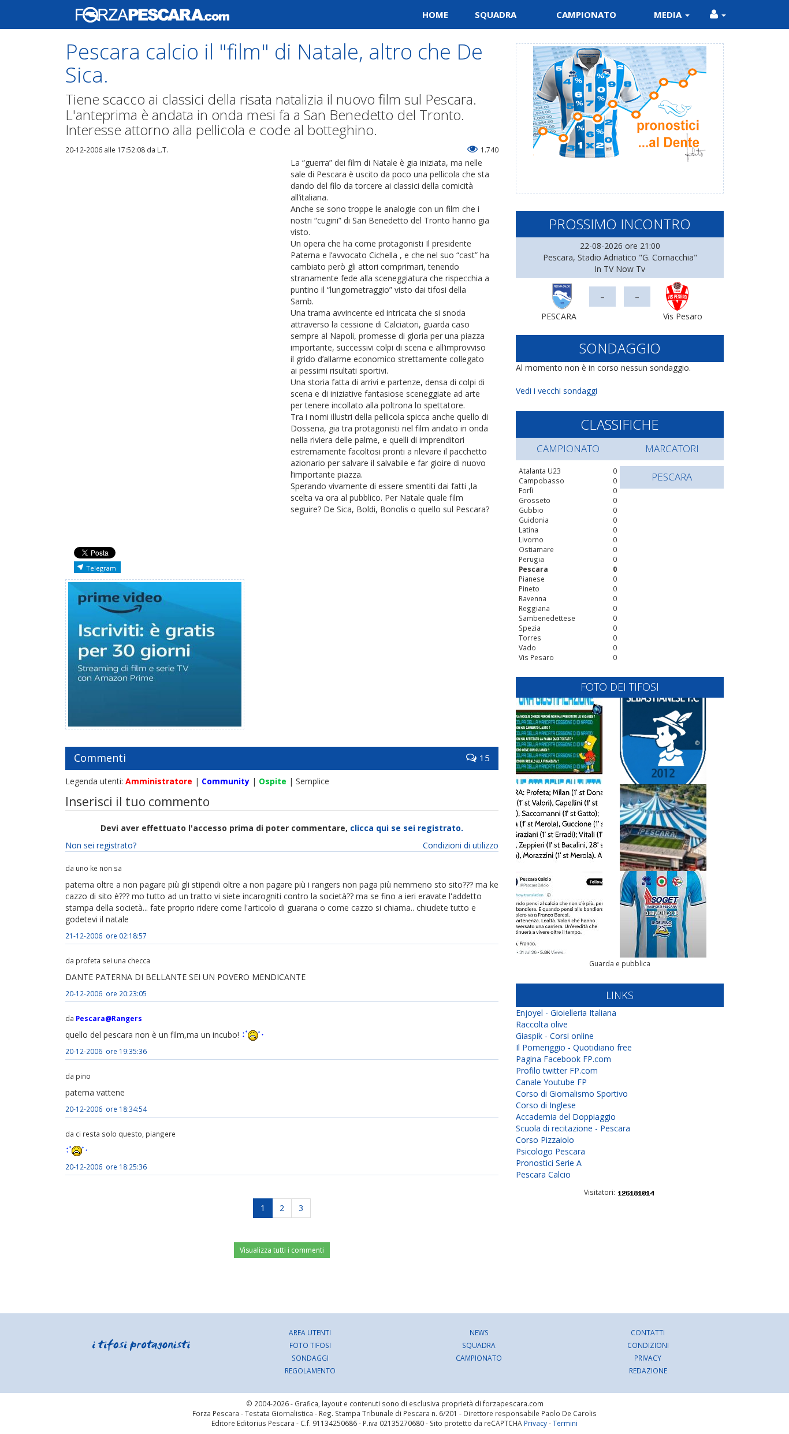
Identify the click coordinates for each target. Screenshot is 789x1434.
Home (435, 14)
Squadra (495, 14)
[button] (718, 14)
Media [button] (669, 14)
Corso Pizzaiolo (545, 1139)
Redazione (648, 1370)
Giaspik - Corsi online (555, 1035)
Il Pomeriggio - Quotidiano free (574, 1047)
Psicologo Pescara (550, 1151)
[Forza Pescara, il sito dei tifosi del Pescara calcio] (225, 14)
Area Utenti (310, 1332)
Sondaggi (310, 1357)
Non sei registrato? (100, 845)
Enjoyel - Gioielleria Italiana (566, 1012)
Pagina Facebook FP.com (563, 1058)
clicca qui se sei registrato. (406, 827)
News (479, 1332)
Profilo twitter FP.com (557, 1070)
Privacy (647, 1357)
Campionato (586, 14)
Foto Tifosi (310, 1345)
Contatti (648, 1332)
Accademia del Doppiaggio (566, 1116)
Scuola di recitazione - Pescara (573, 1128)
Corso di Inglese (546, 1105)
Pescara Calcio (543, 1174)
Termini (565, 1423)
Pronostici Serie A (549, 1162)
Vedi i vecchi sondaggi (556, 390)
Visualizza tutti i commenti (282, 1250)
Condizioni (648, 1345)
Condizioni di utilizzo (460, 845)
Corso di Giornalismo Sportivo (572, 1093)
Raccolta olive (542, 1024)
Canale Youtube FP (551, 1082)
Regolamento (310, 1370)
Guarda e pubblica (619, 964)
